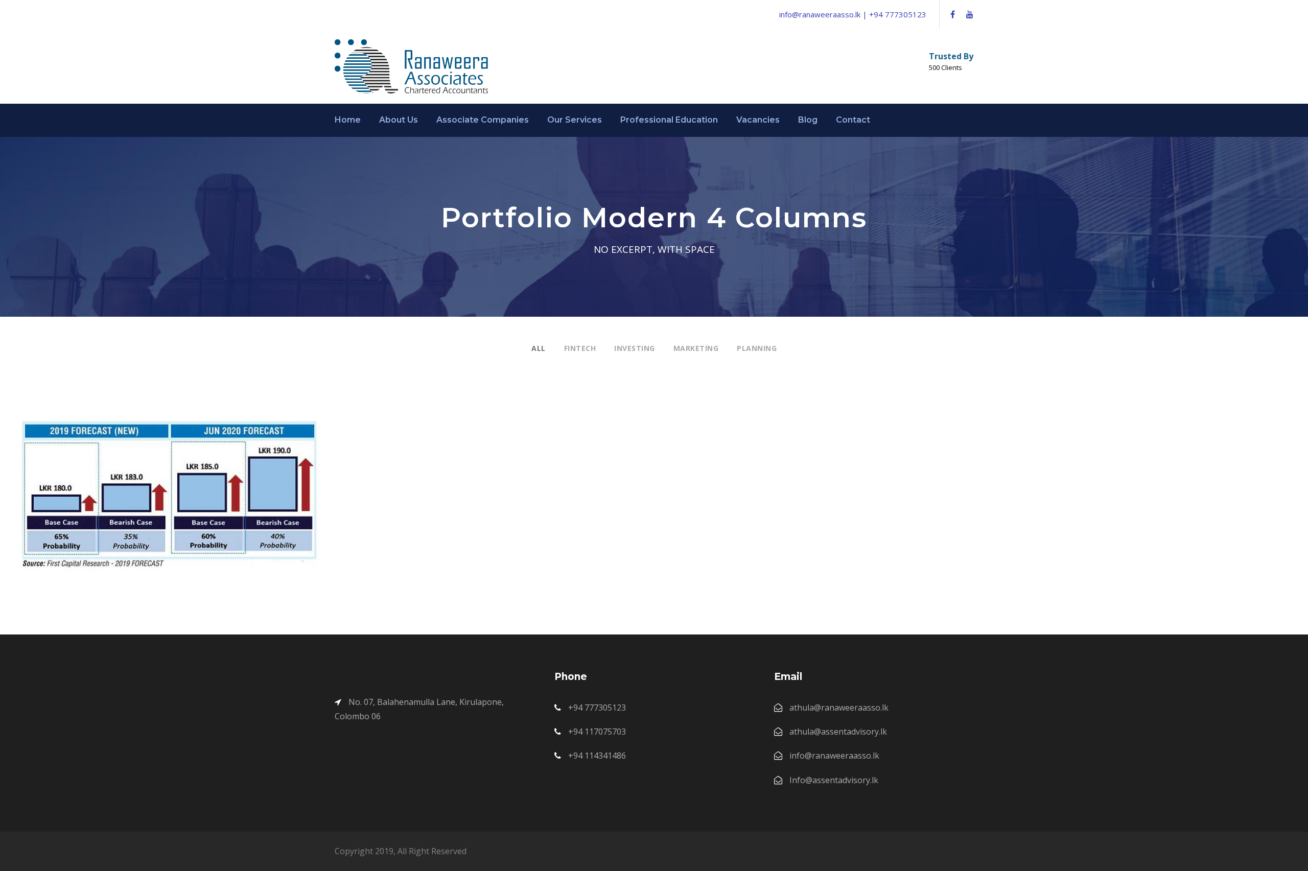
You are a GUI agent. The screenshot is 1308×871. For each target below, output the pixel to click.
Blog (808, 120)
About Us (398, 120)
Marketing (696, 348)
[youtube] (969, 14)
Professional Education (669, 120)
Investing (634, 348)
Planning (757, 348)
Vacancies (758, 120)
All (538, 348)
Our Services (574, 120)
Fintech (580, 348)
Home (348, 120)
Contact (853, 120)
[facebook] (952, 14)
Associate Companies (482, 120)
